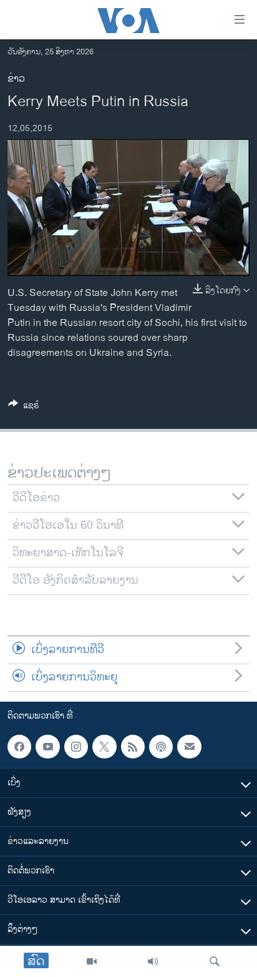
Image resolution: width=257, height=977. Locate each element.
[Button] (23, 407)
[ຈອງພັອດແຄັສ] (189, 747)
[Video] (91, 961)
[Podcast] (161, 747)
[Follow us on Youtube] (47, 747)
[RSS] (133, 747)
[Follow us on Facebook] (19, 747)
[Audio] (153, 961)
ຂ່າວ (16, 79)
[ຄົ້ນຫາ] (214, 961)
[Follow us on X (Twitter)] (104, 747)
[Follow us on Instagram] (76, 747)
